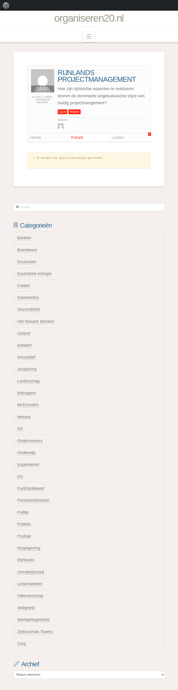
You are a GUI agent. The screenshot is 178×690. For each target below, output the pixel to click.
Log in (62, 111)
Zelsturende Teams (35, 631)
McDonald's (28, 404)
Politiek (24, 524)
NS (20, 428)
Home (35, 137)
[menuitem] (6, 5)
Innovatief (26, 357)
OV (20, 476)
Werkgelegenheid (33, 619)
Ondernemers (30, 440)
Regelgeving (28, 548)
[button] (89, 36)
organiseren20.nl (89, 18)
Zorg (21, 643)
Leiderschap (28, 381)
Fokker (23, 285)
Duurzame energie (34, 273)
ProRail (24, 536)
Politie (23, 512)
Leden (131, 136)
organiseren (28, 464)
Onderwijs (26, 452)
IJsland (23, 333)
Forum (77, 137)
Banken (24, 237)
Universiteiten (29, 584)
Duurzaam (26, 261)
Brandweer (27, 250)
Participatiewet (30, 488)
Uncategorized (30, 572)
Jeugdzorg (27, 369)
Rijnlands (25, 560)
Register (74, 111)
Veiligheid (26, 607)
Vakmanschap (30, 595)
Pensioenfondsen (33, 500)
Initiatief (24, 345)
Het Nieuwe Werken (35, 321)
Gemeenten (28, 297)
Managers (26, 393)
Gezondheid (28, 309)
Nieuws (24, 417)
